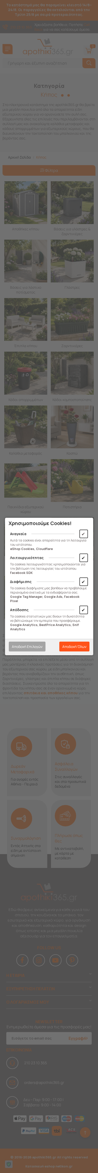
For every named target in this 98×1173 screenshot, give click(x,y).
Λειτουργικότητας (27, 557)
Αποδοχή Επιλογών (27, 646)
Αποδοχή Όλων (74, 646)
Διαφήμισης (21, 581)
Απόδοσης (19, 609)
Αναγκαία (18, 533)
